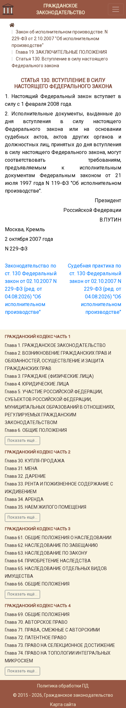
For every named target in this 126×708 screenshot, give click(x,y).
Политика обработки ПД (63, 685)
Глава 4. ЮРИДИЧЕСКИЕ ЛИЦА (37, 383)
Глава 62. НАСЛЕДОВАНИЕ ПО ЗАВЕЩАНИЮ (51, 545)
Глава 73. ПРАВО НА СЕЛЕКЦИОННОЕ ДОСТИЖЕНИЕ (60, 645)
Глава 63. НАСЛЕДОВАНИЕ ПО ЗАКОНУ (46, 553)
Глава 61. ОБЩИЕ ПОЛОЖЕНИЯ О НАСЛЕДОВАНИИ (58, 537)
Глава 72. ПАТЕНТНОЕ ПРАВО (36, 637)
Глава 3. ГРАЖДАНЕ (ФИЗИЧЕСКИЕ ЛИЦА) (49, 376)
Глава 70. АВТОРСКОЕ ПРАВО (36, 622)
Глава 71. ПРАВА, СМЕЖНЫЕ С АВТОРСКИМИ (52, 629)
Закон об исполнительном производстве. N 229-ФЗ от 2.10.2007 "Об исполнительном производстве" (60, 38)
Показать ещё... (22, 440)
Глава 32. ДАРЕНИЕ (25, 476)
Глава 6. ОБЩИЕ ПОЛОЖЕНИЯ (36, 430)
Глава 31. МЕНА (21, 468)
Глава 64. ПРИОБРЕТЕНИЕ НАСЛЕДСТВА (48, 560)
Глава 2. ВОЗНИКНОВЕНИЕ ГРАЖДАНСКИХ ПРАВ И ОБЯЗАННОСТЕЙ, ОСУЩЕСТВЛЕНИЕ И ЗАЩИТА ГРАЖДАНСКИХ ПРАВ (58, 360)
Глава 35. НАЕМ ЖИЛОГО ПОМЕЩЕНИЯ (45, 507)
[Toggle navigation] (116, 9)
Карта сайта (63, 704)
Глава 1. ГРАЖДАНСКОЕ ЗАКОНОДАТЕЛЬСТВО (55, 345)
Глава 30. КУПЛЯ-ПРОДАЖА (35, 460)
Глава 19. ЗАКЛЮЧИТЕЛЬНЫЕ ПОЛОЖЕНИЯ (61, 52)
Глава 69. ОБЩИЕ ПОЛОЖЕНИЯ (37, 614)
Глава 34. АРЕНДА (24, 499)
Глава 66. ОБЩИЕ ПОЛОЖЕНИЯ (37, 583)
